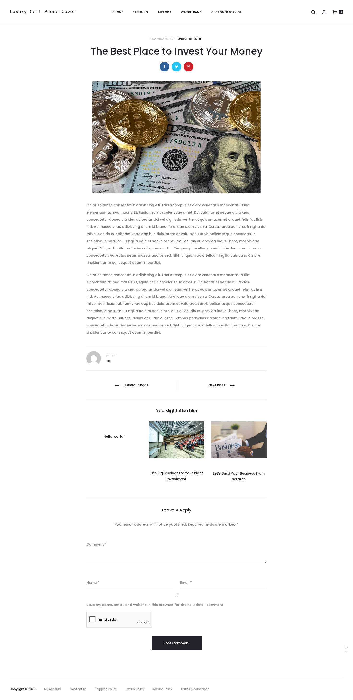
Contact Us (78, 689)
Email (186, 582)
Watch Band (191, 12)
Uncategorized (189, 39)
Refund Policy (162, 689)
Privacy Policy (134, 689)
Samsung (140, 12)
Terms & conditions (194, 689)
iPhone (117, 12)
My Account (52, 689)
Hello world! (113, 436)
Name (92, 582)
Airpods (164, 12)
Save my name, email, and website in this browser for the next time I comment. (155, 604)
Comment (96, 544)
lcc (108, 360)
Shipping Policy (106, 689)
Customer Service (226, 12)
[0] (335, 12)
